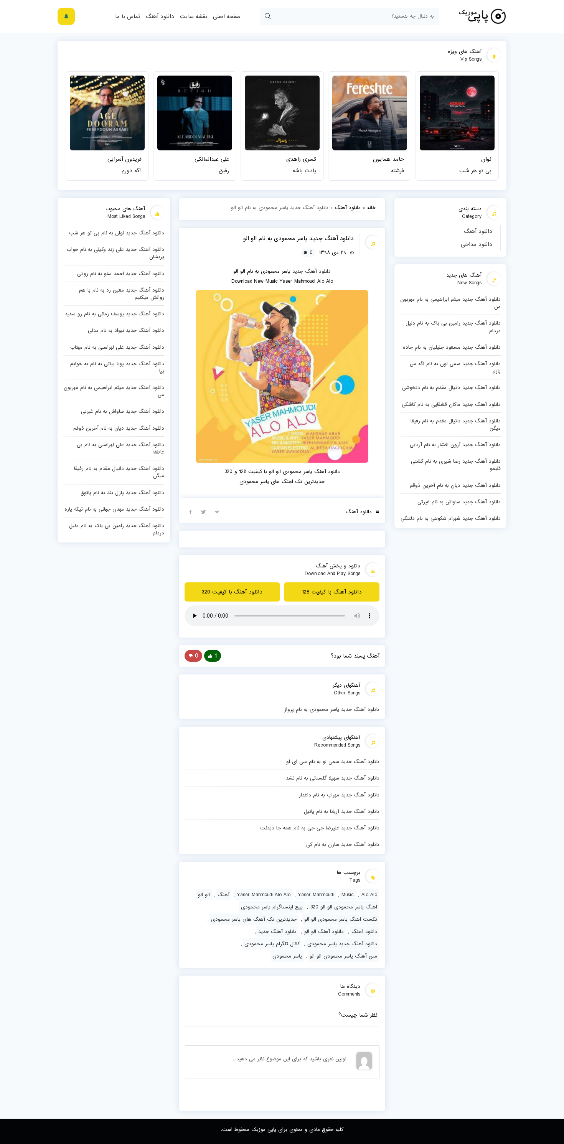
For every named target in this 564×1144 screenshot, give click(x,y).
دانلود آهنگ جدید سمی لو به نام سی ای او (332, 761)
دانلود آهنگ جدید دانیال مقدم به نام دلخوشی (451, 387)
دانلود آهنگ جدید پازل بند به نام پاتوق (122, 492)
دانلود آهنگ (160, 16)
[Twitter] (203, 511)
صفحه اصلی (227, 16)
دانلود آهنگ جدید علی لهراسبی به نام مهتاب (117, 347)
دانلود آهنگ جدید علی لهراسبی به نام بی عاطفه (120, 448)
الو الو (204, 894)
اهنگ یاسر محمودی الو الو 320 (343, 907)
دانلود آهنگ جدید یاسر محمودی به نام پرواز (331, 709)
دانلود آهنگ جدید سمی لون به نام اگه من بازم (455, 367)
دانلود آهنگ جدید (311, 271)
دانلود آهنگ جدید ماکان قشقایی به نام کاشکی (451, 404)
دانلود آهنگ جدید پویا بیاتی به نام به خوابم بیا (117, 367)
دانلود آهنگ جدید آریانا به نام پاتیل (341, 811)
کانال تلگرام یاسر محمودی (272, 944)
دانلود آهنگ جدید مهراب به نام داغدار (339, 795)
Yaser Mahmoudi (316, 894)
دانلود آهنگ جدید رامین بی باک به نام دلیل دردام (453, 326)
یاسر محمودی (287, 956)
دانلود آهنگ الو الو (324, 931)
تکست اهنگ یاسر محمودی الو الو (340, 919)
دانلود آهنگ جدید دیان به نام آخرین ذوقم (455, 485)
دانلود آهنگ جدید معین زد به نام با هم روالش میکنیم (121, 293)
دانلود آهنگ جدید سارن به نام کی (342, 844)
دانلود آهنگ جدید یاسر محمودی (342, 944)
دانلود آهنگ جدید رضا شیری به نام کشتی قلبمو (456, 464)
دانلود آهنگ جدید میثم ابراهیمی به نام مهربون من (450, 302)
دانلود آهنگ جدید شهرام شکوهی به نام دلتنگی (451, 518)
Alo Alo (369, 894)
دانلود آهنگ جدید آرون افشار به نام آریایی (455, 444)
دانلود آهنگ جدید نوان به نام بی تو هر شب (116, 233)
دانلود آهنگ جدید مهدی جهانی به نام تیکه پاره (114, 509)
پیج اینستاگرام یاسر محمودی (272, 907)
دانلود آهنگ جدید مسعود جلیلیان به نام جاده (452, 347)
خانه (371, 207)
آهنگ (223, 894)
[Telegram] (217, 511)
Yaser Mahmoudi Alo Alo (263, 894)
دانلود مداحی (476, 244)
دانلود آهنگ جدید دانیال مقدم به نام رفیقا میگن (456, 424)
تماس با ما (127, 16)
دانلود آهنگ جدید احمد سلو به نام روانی (120, 273)
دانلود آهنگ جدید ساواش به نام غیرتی (459, 502)
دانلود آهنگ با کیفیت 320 (232, 592)
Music (347, 894)
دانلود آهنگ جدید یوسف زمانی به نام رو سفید (114, 314)
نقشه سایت (193, 16)
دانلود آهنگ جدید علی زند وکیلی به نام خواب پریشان (115, 253)
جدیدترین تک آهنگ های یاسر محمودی (254, 919)
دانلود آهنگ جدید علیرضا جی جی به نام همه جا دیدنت (319, 828)
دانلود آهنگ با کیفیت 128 (332, 592)
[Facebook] (190, 511)
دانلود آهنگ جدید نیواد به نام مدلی (126, 330)
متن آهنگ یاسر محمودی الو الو (343, 956)
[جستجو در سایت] (267, 16)
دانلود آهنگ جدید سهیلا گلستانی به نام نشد (332, 778)
